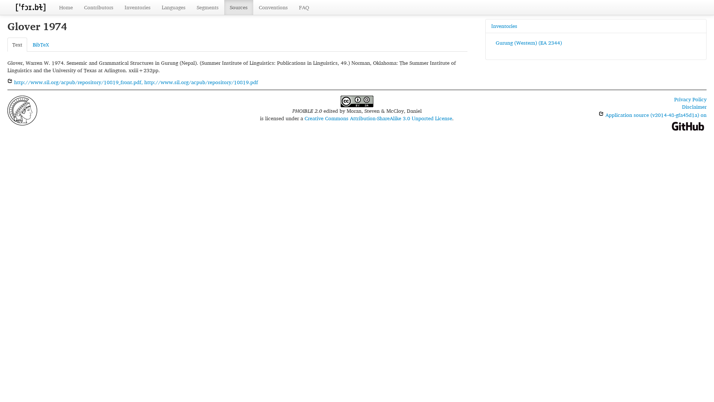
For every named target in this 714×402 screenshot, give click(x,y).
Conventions (273, 7)
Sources (239, 7)
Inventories (138, 7)
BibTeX (41, 44)
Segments (208, 7)
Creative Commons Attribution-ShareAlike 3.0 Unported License (378, 118)
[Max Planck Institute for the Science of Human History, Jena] (22, 109)
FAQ (304, 7)
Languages (174, 7)
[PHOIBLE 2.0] (30, 7)
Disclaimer (694, 106)
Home (66, 7)
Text (17, 44)
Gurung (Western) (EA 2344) (529, 42)
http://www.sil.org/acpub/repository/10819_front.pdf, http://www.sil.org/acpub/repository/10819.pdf (135, 82)
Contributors (98, 7)
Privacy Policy (690, 99)
